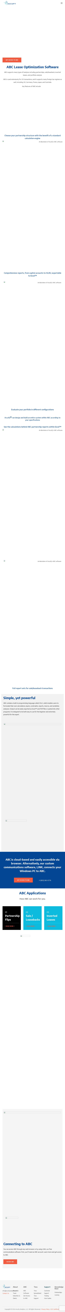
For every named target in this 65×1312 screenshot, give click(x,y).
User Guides (47, 1298)
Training (46, 1296)
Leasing (57, 1295)
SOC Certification (55, 1309)
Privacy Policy (45, 1309)
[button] (38, 3)
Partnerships (58, 1292)
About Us (16, 1291)
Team (14, 1293)
